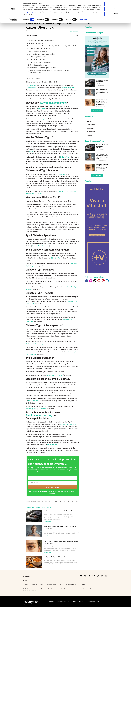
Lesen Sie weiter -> (48, 521)
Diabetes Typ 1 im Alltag (34, 344)
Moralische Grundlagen (37, 584)
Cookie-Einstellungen (33, 12)
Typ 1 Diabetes (36, 78)
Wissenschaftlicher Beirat (72, 584)
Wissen (89, 121)
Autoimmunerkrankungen (36, 119)
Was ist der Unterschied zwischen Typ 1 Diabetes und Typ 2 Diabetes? (52, 46)
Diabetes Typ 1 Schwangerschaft (40, 62)
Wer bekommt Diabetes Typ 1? (39, 49)
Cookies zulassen (115, 4)
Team (61, 584)
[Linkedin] (107, 280)
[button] (77, 35)
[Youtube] (98, 280)
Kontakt (26, 584)
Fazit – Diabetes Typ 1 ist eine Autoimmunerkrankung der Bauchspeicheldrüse (49, 71)
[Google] (98, 575)
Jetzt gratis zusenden (52, 487)
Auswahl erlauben (115, 8)
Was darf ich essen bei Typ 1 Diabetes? (43, 68)
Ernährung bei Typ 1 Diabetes (36, 409)
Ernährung (90, 128)
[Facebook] (86, 280)
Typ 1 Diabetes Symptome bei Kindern (42, 54)
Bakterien (41, 109)
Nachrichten (91, 132)
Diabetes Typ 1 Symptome (68, 191)
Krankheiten (91, 125)
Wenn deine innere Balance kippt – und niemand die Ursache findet (102, 92)
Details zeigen (83, 19)
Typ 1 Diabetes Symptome (38, 51)
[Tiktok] (94, 280)
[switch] (47, 19)
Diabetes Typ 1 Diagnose (37, 57)
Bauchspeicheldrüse (68, 88)
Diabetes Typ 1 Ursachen (34, 193)
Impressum (51, 601)
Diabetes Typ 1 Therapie (37, 59)
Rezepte (89, 135)
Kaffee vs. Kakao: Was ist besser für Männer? (58, 511)
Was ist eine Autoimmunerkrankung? (41, 40)
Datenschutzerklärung (63, 601)
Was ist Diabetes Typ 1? (37, 43)
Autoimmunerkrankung (53, 102)
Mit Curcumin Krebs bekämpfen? (54, 557)
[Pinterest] (103, 280)
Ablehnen (115, 13)
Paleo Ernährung (52, 445)
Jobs (83, 584)
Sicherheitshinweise (51, 584)
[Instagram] (90, 280)
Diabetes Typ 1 (33, 88)
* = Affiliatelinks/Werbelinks (93, 601)
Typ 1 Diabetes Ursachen (38, 65)
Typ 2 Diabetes (31, 85)
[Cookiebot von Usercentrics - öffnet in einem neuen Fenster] (12, 19)
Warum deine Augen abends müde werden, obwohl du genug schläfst (102, 102)
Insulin (31, 151)
